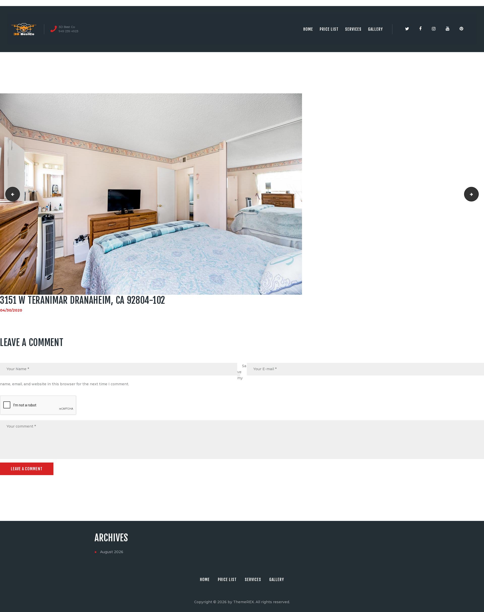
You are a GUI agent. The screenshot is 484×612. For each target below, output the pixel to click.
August (111, 552)
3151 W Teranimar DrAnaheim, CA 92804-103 (477, 194)
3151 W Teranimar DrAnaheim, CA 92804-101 (11, 194)
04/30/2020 (11, 310)
